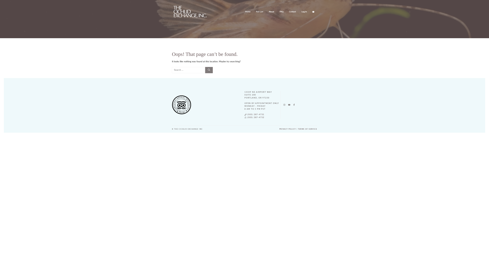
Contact (292, 12)
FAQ (281, 12)
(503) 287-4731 (255, 114)
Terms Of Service (307, 129)
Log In (304, 12)
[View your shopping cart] (313, 12)
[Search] (209, 70)
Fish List (259, 12)
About (271, 12)
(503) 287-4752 (256, 117)
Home (247, 12)
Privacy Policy (287, 129)
